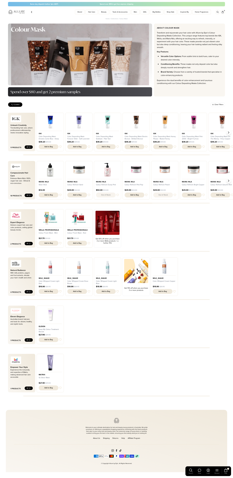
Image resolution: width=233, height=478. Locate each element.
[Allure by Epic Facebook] (116, 450)
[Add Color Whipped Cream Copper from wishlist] (174, 291)
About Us (96, 438)
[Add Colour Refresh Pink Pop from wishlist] (146, 195)
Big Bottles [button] (157, 12)
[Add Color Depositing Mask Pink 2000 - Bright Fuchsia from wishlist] (203, 146)
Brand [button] (80, 12)
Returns (115, 438)
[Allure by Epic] (16, 12)
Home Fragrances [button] (201, 12)
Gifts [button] (144, 12)
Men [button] (135, 12)
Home (108, 19)
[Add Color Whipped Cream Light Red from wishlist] (60, 291)
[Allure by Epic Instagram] (112, 450)
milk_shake (44, 278)
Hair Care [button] (91, 12)
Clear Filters (218, 104)
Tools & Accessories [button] (120, 12)
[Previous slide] (4, 132)
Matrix (42, 375)
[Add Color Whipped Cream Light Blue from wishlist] (117, 291)
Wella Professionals (49, 230)
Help (123, 438)
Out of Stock (106, 195)
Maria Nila (44, 182)
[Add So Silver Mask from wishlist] (60, 387)
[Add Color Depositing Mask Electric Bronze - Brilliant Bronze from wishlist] (146, 146)
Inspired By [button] (184, 12)
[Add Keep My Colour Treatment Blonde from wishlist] (60, 339)
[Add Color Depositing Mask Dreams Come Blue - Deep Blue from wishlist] (60, 146)
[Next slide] (228, 132)
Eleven (42, 326)
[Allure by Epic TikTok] (120, 450)
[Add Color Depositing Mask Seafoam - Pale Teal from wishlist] (117, 146)
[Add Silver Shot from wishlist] (60, 195)
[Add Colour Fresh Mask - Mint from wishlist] (60, 243)
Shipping (106, 438)
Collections (114, 19)
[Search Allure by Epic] (217, 12)
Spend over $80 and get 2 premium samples (45, 92)
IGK (40, 133)
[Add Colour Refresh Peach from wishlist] (174, 195)
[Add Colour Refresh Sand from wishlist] (88, 195)
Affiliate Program (134, 438)
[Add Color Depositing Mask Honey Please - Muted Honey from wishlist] (174, 146)
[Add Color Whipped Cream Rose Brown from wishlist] (88, 291)
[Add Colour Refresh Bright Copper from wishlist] (203, 195)
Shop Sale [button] (170, 12)
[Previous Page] (31, 12)
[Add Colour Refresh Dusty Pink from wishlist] (117, 195)
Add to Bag (48, 146)
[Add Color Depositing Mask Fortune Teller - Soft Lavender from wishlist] (88, 146)
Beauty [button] (103, 12)
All (27, 147)
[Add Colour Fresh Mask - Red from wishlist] (88, 243)
